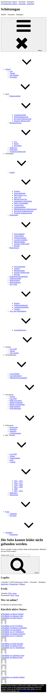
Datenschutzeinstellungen (25, 687)
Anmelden (8, 532)
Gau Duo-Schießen (20, 240)
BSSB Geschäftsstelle (17, 404)
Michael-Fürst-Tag (20, 199)
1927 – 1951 (18, 481)
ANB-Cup (13, 148)
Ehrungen (13, 431)
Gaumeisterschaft (20, 115)
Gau (11, 71)
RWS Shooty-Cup (20, 195)
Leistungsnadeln (15, 433)
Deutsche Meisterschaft (22, 121)
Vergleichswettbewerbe (18, 151)
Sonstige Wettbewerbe (21, 244)
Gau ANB (13, 349)
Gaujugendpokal (19, 207)
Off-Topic (13, 516)
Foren (7, 512)
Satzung (17, 303)
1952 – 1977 (18, 483)
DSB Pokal (13, 150)
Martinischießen (19, 242)
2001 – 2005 (18, 487)
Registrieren (14, 534)
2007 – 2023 (18, 491)
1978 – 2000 (18, 485)
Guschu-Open (19, 205)
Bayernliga (18, 146)
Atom (15, 593)
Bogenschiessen (15, 282)
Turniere (17, 269)
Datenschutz (14, 495)
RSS (9, 593)
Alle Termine (14, 353)
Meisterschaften (19, 271)
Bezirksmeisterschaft (21, 117)
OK (21, 691)
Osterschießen (19, 236)
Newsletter (13, 77)
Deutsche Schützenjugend (23, 213)
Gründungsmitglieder (21, 307)
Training (17, 191)
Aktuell (7, 69)
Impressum (13, 493)
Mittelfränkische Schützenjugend (25, 209)
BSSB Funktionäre (16, 402)
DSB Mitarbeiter (15, 408)
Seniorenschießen (20, 238)
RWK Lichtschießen (21, 203)
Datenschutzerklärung (29, 691)
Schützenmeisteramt (21, 305)
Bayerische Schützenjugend (23, 211)
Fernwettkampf (19, 234)
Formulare (13, 429)
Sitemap (22, 584)
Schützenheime (15, 458)
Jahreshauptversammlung (18, 378)
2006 (15, 489)
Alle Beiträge (14, 75)
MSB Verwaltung (16, 401)
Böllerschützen (15, 280)
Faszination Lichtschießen (23, 201)
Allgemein (13, 514)
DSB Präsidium (15, 406)
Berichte (17, 246)
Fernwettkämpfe (19, 193)
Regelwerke (14, 427)
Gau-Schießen (14, 374)
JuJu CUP (17, 197)
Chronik (17, 309)
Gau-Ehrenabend (15, 376)
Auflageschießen (15, 278)
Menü (40, 50)
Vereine (12, 73)
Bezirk (16, 144)
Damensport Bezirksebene (19, 276)
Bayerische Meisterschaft (22, 119)
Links (12, 460)
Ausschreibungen (20, 330)
